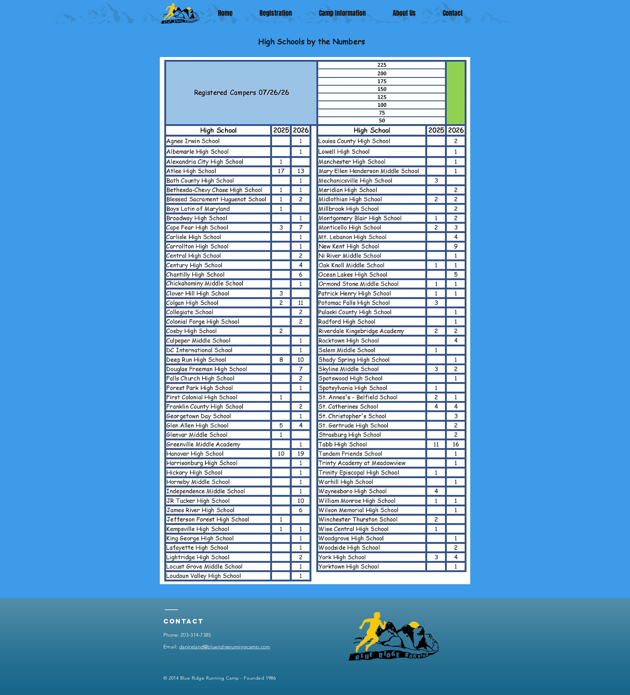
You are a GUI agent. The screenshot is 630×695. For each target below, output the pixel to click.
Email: (216, 647)
